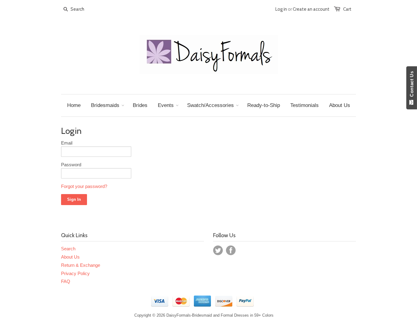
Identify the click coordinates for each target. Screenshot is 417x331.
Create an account (311, 9)
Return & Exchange (80, 265)
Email (66, 142)
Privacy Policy (75, 273)
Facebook (231, 250)
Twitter (218, 250)
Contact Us (411, 85)
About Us (70, 256)
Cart (347, 9)
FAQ (65, 281)
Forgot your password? (84, 186)
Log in (281, 9)
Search (68, 248)
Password (71, 164)
